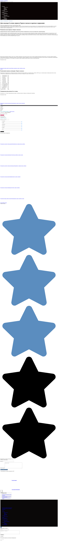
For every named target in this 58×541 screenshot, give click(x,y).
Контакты (3, 509)
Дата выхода (6, 7)
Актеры (3, 14)
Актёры (3, 122)
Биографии (5, 15)
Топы (5, 513)
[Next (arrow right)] (1, 540)
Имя (1, 461)
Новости (3, 522)
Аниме (3, 517)
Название (5, 8)
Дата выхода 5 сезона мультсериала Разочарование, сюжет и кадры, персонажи (12, 103)
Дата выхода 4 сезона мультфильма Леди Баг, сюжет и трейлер (10, 187)
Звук (2, 129)
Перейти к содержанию (4, 0)
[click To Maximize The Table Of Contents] (1, 491)
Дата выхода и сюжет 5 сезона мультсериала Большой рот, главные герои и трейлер (13, 165)
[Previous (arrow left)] (0, 540)
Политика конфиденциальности (7, 507)
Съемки (5, 17)
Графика (3, 127)
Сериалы (3, 10)
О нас (3, 510)
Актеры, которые (6, 16)
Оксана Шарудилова (3, 202)
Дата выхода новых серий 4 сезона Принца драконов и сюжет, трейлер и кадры (12, 68)
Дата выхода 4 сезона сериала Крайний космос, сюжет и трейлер (10, 176)
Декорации (3, 124)
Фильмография (4, 19)
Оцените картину (11, 111)
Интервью (5, 18)
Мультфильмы (4, 518)
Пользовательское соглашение (7, 508)
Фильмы (3, 6)
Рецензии (5, 9)
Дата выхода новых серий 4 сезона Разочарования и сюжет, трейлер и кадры (12, 198)
